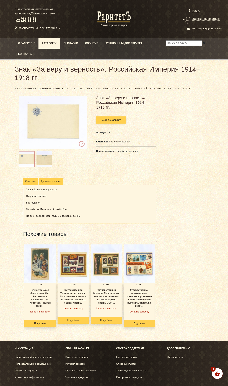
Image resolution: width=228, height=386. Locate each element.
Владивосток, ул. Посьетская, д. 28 (40, 28)
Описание (30, 181)
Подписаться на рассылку (80, 370)
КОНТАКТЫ (25, 54)
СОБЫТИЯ (91, 43)
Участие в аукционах (77, 377)
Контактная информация (29, 377)
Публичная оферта (26, 370)
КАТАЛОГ (48, 43)
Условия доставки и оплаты (132, 370)
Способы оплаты (126, 363)
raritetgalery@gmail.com (207, 28)
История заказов (75, 363)
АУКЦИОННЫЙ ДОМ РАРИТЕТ (123, 43)
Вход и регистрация (77, 357)
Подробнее (40, 323)
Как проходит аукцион (129, 377)
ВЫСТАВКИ (71, 43)
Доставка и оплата (51, 181)
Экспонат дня (175, 357)
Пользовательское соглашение (33, 363)
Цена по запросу (111, 120)
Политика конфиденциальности (33, 357)
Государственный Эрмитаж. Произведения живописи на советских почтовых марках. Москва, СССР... (106, 296)
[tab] (30, 181)
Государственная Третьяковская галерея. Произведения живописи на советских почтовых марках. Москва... (73, 296)
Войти (196, 11)
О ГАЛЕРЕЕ (25, 43)
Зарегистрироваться (206, 18)
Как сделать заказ (126, 357)
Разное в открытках (119, 141)
